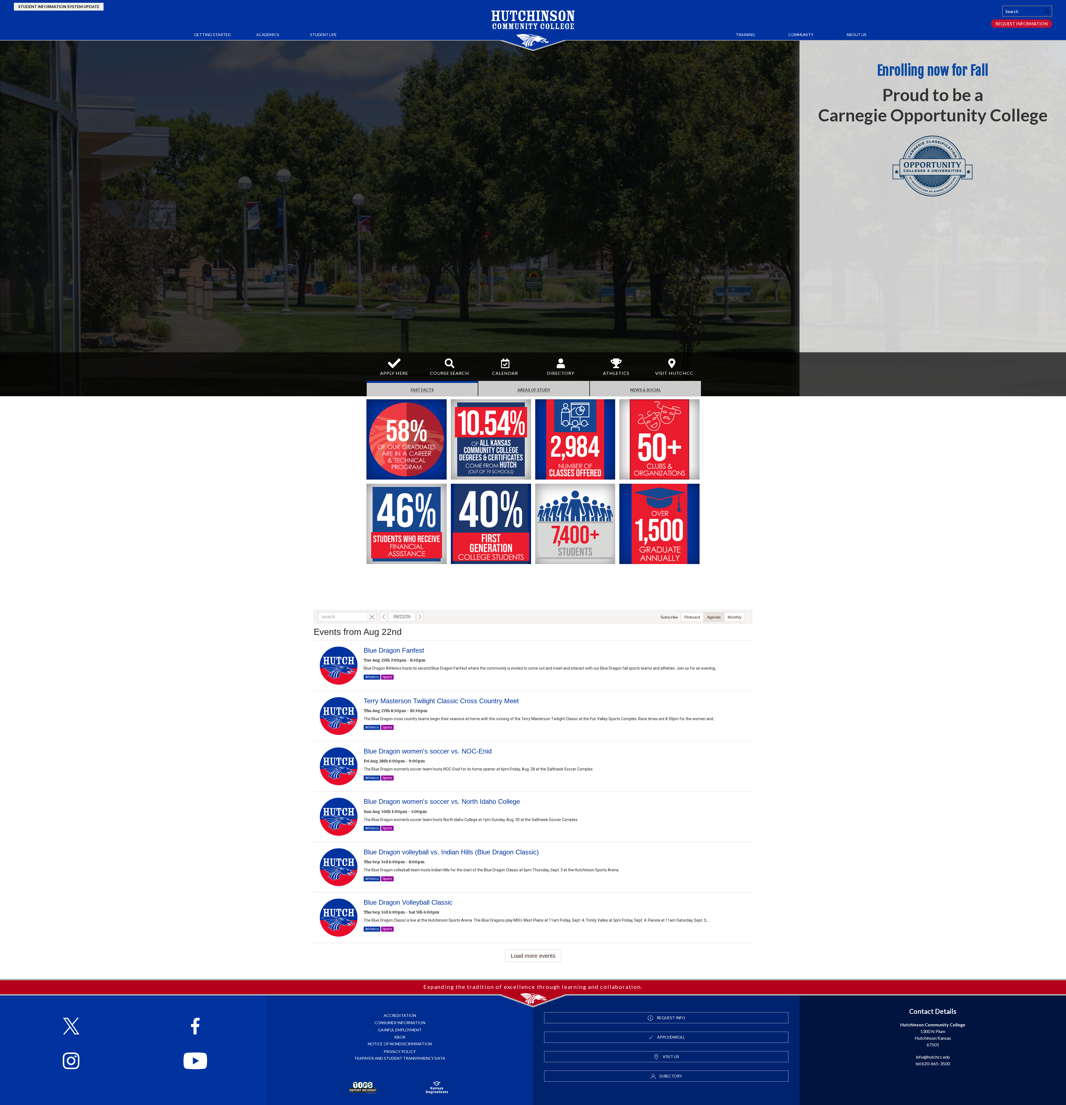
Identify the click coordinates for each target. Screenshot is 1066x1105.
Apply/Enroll (670, 1037)
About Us (856, 34)
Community (800, 34)
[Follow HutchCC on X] (71, 1024)
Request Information (1021, 23)
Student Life (323, 34)
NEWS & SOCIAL (645, 389)
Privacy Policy (400, 1051)
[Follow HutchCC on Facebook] (195, 1024)
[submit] (1046, 11)
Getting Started (212, 34)
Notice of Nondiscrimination (400, 1043)
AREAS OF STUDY (533, 389)
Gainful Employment (400, 1029)
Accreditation (400, 1015)
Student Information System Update (58, 6)
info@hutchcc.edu (933, 1056)
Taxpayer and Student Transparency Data (399, 1058)
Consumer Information (399, 1022)
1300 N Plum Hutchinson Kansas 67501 (932, 1034)
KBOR (399, 1037)
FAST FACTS (422, 389)
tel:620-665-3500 (933, 1063)
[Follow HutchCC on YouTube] (195, 1058)
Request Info (670, 1017)
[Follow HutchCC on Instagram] (71, 1058)
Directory (670, 1076)
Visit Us (670, 1056)
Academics (267, 34)
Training (745, 34)
